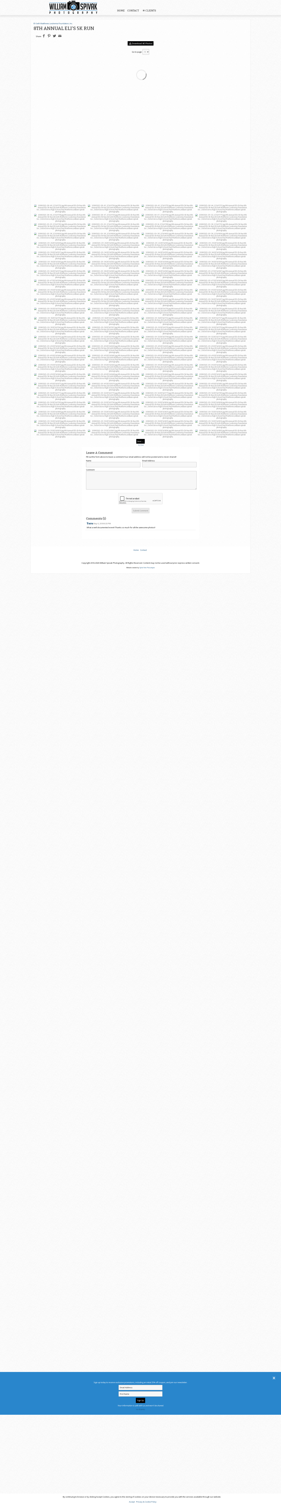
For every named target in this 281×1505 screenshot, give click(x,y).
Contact (133, 10)
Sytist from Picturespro (147, 568)
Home (121, 10)
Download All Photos (142, 43)
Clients (150, 10)
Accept (132, 1501)
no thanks (140, 1409)
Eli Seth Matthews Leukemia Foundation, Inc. (53, 23)
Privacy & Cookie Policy (146, 1501)
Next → (140, 441)
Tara (90, 523)
